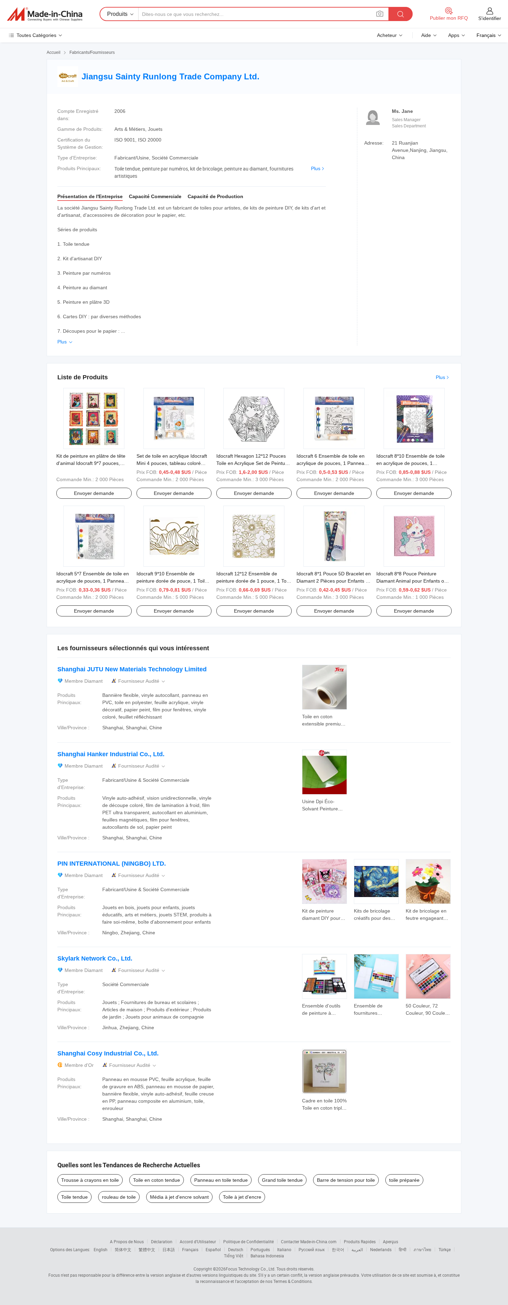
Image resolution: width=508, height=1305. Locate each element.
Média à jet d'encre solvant (179, 1197)
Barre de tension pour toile (346, 1180)
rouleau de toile (119, 1197)
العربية (357, 1249)
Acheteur (387, 35)
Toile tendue (74, 1197)
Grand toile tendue (282, 1180)
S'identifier (489, 18)
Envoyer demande (94, 493)
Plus (315, 168)
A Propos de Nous (127, 1241)
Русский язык (311, 1249)
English (100, 1249)
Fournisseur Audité (142, 681)
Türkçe (445, 1249)
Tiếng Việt (233, 1255)
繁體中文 (147, 1249)
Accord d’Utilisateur (198, 1241)
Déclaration (161, 1241)
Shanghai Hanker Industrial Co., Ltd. (110, 754)
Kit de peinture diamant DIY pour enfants (321, 918)
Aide (426, 35)
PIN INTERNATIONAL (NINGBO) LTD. (111, 863)
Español (213, 1249)
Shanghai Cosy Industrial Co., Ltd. (108, 1053)
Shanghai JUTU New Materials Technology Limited (132, 669)
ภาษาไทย (422, 1249)
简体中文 (123, 1249)
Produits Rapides (360, 1241)
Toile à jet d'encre (242, 1197)
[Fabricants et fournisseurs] (44, 14)
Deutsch (235, 1249)
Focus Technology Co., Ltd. (250, 1269)
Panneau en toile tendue (221, 1180)
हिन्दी (402, 1249)
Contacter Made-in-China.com (309, 1241)
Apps (453, 35)
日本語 (168, 1249)
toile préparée (404, 1180)
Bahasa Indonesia (267, 1255)
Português (260, 1249)
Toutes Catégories (36, 35)
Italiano (284, 1249)
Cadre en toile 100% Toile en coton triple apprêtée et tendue (324, 1108)
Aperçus (390, 1241)
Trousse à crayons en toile (90, 1180)
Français (190, 1249)
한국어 (338, 1249)
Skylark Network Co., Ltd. (94, 958)
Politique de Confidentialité (248, 1241)
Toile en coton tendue (156, 1180)
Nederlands (381, 1249)
